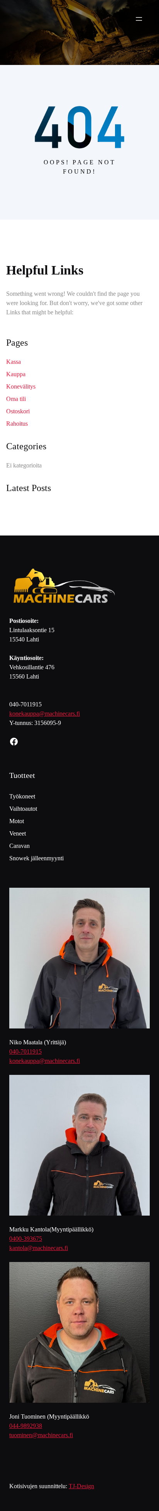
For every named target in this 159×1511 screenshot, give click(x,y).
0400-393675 (25, 1238)
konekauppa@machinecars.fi (44, 713)
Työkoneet (22, 796)
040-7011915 (25, 1051)
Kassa (13, 361)
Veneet (17, 833)
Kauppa (15, 374)
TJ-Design (81, 1486)
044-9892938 (25, 1425)
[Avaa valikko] (139, 19)
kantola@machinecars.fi (38, 1248)
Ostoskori (18, 411)
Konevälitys (21, 386)
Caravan (19, 845)
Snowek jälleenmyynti (36, 858)
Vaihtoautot (23, 808)
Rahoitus (17, 423)
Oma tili (16, 399)
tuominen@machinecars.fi (41, 1435)
